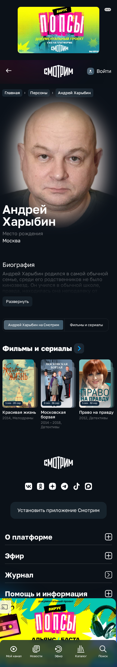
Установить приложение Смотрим (58, 510)
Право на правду (96, 412)
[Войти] (90, 71)
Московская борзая (53, 414)
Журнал (19, 574)
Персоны (38, 92)
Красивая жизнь (19, 412)
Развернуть (17, 301)
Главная (12, 92)
